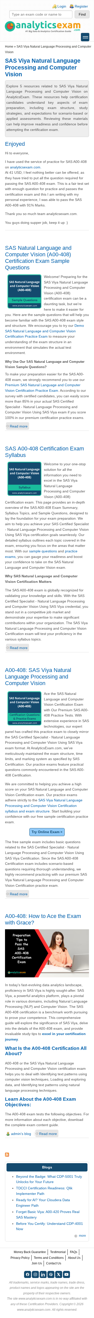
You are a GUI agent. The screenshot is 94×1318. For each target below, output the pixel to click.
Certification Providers (43, 1304)
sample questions (43, 551)
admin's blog (21, 1134)
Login (61, 6)
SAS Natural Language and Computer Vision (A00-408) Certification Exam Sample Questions (38, 258)
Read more (19, 426)
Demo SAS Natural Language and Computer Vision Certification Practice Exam (44, 331)
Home (9, 46)
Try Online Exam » (47, 832)
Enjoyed (15, 144)
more (82, 1235)
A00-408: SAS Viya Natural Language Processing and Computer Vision (38, 676)
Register (81, 6)
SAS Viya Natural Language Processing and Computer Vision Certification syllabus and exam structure (43, 805)
